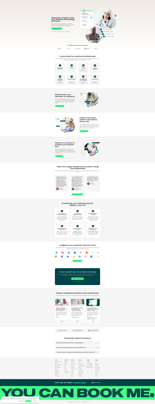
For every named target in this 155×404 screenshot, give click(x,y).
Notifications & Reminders (90, 317)
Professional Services (74, 368)
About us (96, 361)
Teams (72, 374)
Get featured (80, 374)
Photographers (73, 367)
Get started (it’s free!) (57, 28)
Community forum (80, 370)
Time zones (56, 374)
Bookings (77, 317)
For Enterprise (73, 364)
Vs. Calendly (88, 361)
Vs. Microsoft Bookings (90, 364)
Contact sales (79, 382)
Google (65, 361)
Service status (80, 371)
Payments (56, 368)
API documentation (97, 367)
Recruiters (72, 370)
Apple (65, 364)
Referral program (97, 368)
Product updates (80, 364)
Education (72, 371)
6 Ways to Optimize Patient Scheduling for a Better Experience (61, 309)
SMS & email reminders (58, 367)
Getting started (97, 364)
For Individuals (73, 361)
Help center (80, 368)
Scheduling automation (58, 361)
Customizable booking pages (59, 364)
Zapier (65, 367)
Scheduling (57, 317)
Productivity (73, 317)
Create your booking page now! (77, 194)
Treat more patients (59, 156)
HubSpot (65, 368)
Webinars (79, 367)
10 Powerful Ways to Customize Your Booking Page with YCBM (92, 309)
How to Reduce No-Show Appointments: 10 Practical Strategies (77, 309)
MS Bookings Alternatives (90, 367)
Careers (96, 374)
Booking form (56, 370)
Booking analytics (57, 371)
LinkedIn (65, 370)
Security (96, 371)
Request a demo (97, 370)
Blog (79, 361)
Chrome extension (66, 371)
